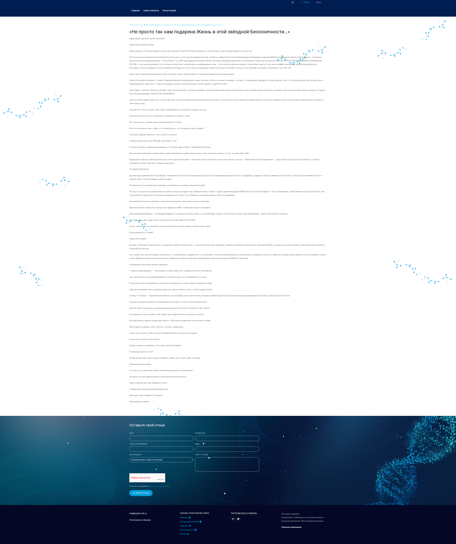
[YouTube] (238, 519)
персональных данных (158, 486)
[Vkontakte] (233, 519)
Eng (319, 2)
